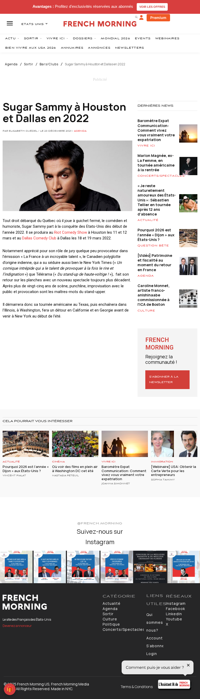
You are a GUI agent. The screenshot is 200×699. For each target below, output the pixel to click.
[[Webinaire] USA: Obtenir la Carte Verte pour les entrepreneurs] (174, 444)
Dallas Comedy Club (39, 238)
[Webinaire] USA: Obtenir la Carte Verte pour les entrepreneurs (173, 470)
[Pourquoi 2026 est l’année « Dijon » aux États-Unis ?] (26, 444)
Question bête (153, 245)
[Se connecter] (141, 17)
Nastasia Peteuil (65, 475)
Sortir (28, 64)
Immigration (162, 461)
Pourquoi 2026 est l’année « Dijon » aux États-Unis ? (156, 234)
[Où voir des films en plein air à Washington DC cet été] (75, 444)
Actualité (148, 220)
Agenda (11, 64)
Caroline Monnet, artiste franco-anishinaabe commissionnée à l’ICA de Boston (154, 295)
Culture (146, 310)
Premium (158, 17)
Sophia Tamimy (163, 480)
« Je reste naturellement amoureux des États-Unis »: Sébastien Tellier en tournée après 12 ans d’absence (157, 200)
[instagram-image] (16, 567)
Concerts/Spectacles (161, 175)
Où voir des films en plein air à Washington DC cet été (75, 468)
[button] (136, 17)
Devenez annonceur (17, 626)
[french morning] (100, 24)
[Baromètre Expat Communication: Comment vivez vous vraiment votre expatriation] (125, 444)
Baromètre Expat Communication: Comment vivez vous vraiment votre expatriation (156, 130)
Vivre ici (146, 145)
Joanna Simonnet (116, 483)
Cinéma (58, 461)
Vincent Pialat (14, 475)
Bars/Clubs (49, 64)
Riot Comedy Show (70, 232)
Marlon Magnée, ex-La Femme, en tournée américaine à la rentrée (156, 162)
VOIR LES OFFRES (152, 6)
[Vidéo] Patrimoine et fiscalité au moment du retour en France (155, 262)
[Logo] (50, 602)
